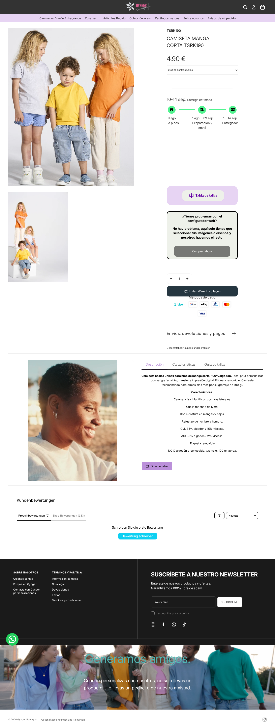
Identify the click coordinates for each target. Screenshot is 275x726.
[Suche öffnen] (245, 7)
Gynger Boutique (26, 719)
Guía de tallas (214, 364)
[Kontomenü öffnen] (253, 7)
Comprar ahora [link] (202, 251)
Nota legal (58, 584)
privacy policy (180, 613)
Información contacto (65, 578)
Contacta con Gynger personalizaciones (26, 591)
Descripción (154, 364)
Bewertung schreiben (137, 536)
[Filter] (219, 515)
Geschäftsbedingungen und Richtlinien (188, 347)
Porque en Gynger (24, 584)
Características (183, 364)
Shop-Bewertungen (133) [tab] (69, 515)
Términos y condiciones (67, 600)
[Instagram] (264, 719)
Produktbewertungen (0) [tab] (33, 515)
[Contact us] (12, 639)
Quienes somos (23, 578)
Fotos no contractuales (180, 69)
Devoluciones (60, 589)
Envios (56, 595)
